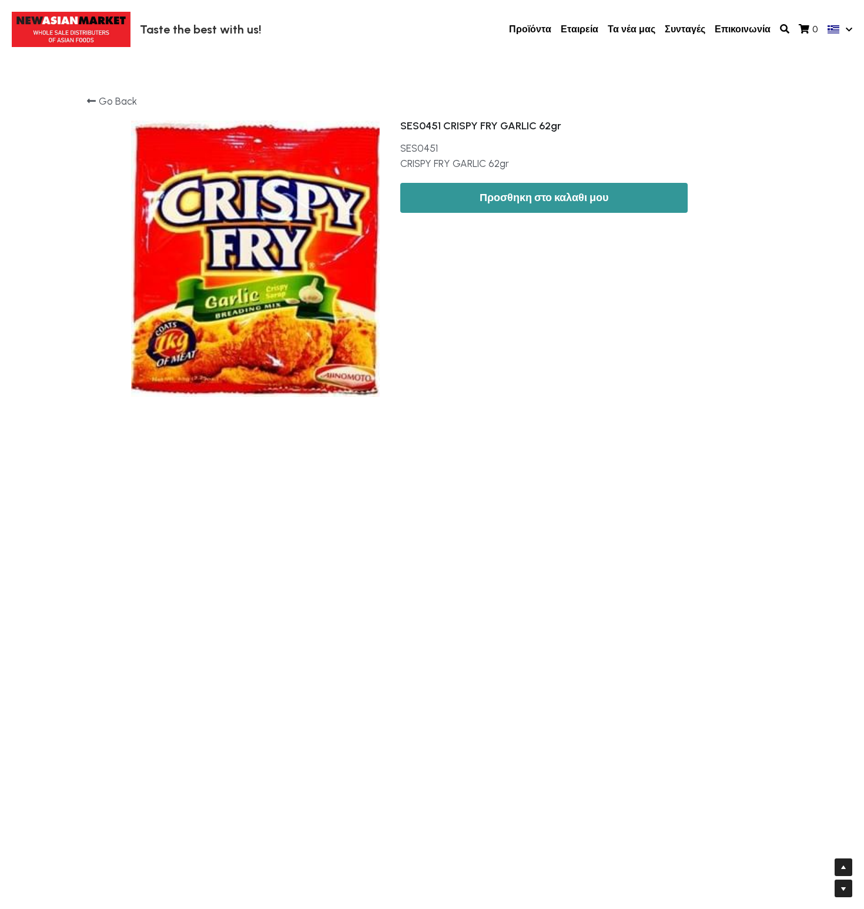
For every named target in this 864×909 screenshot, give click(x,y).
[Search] (784, 29)
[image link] (71, 29)
